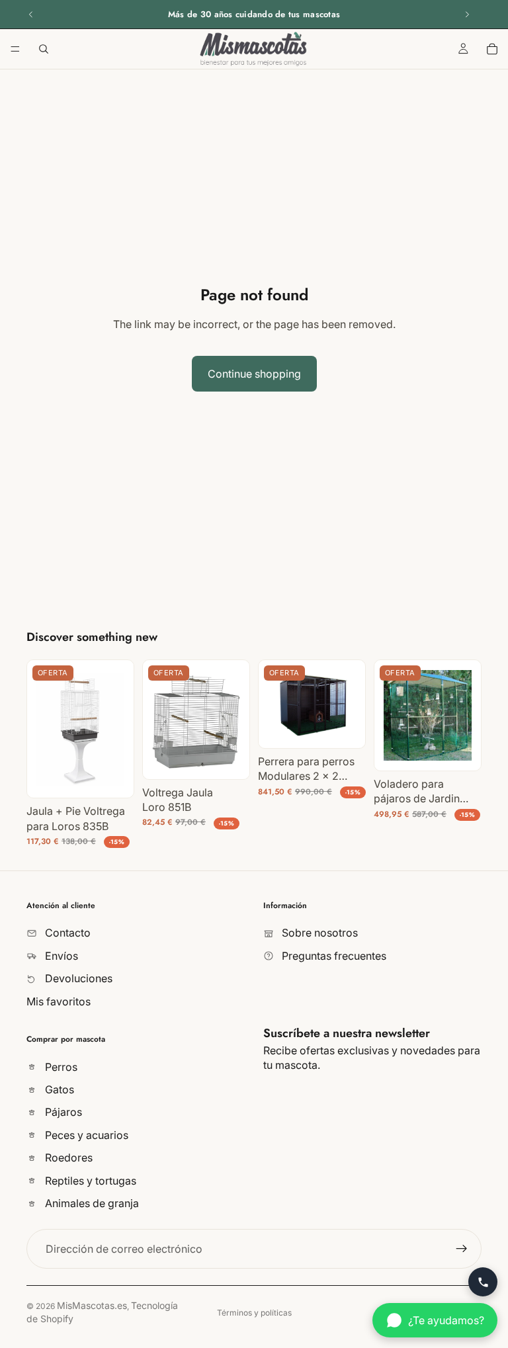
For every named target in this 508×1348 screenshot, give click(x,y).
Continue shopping (254, 373)
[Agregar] (113, 778)
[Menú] (15, 49)
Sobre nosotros (318, 932)
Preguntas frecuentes (332, 955)
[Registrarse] (462, 1249)
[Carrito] (492, 48)
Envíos (60, 955)
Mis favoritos (58, 1000)
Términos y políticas (254, 1313)
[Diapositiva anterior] (31, 14)
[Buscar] (43, 48)
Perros (59, 1067)
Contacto (66, 932)
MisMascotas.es (92, 1305)
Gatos (58, 1089)
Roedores (67, 1157)
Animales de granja (90, 1203)
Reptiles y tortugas (89, 1180)
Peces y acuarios (85, 1135)
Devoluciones (77, 978)
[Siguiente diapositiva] (467, 14)
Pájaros (62, 1111)
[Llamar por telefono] (482, 1281)
